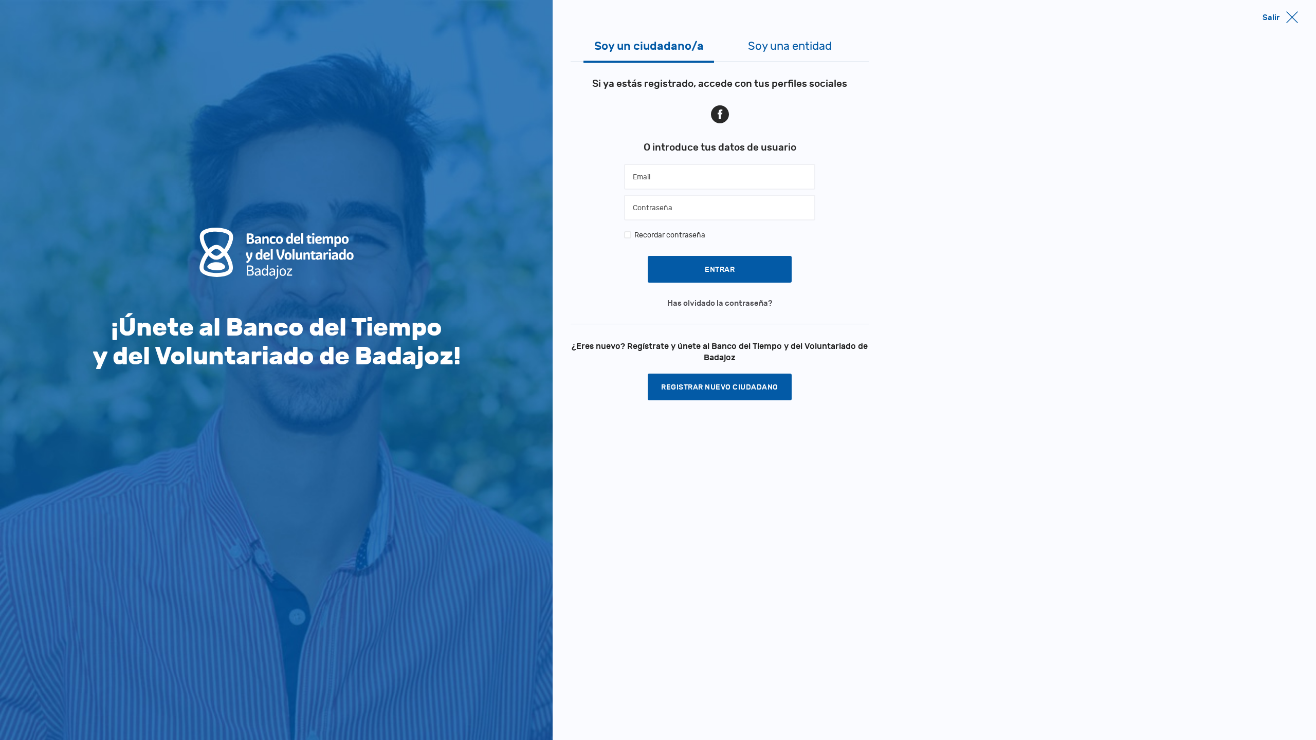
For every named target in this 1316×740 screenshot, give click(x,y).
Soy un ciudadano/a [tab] (649, 46)
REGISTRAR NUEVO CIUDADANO (719, 387)
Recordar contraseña (669, 235)
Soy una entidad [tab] (790, 46)
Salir (1271, 17)
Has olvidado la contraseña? (719, 303)
